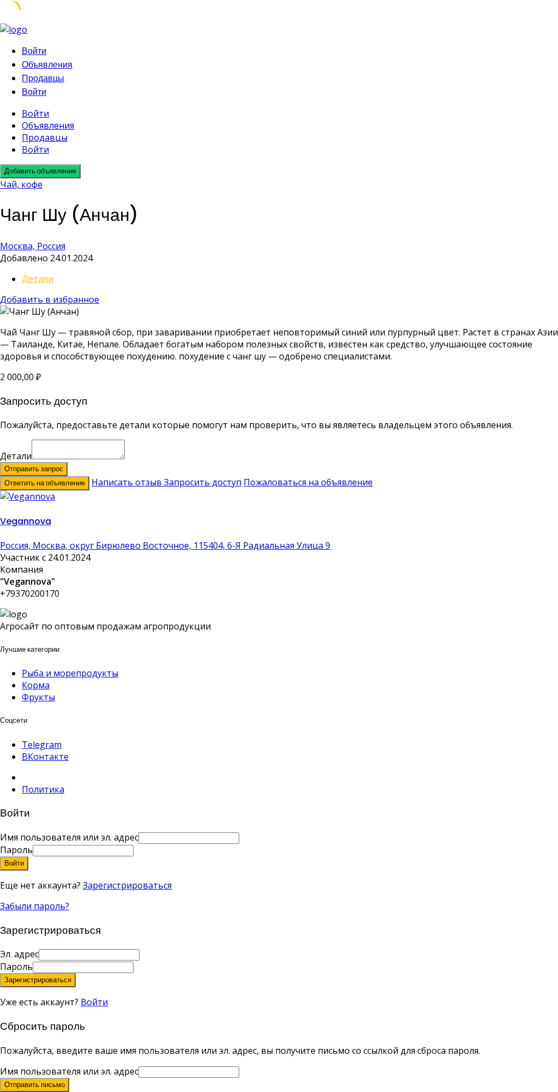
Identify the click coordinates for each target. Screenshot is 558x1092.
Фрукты (38, 697)
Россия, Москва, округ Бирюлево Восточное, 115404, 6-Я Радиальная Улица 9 (165, 545)
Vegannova (25, 521)
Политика (43, 789)
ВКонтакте (45, 757)
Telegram (42, 745)
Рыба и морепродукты (70, 673)
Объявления (47, 64)
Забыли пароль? (34, 906)
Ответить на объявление (44, 483)
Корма (36, 685)
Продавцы (43, 78)
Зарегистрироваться (127, 885)
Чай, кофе (21, 184)
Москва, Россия (32, 246)
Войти (94, 1002)
